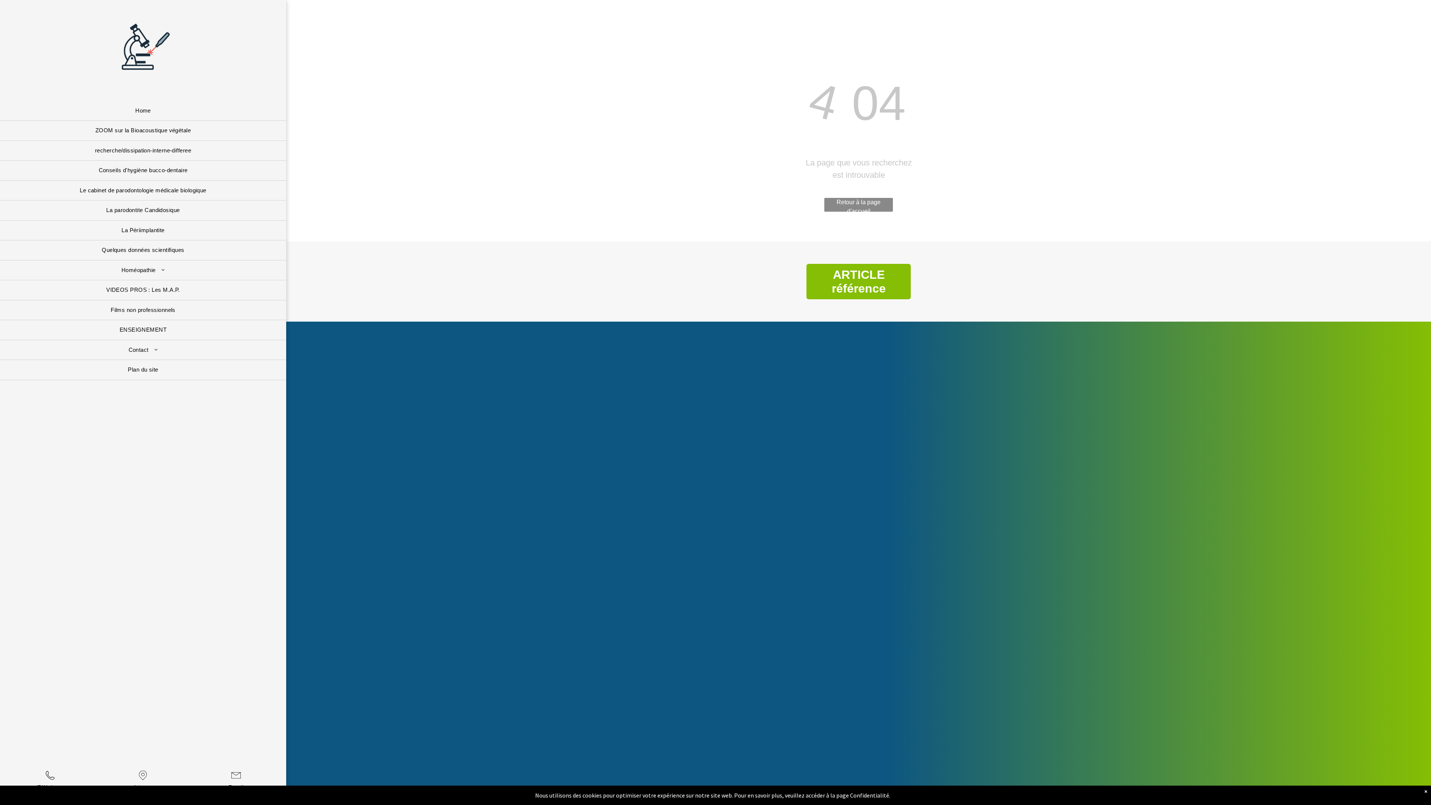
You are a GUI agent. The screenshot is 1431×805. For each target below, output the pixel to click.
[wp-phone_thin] (50, 780)
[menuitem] (143, 111)
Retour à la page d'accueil (859, 205)
